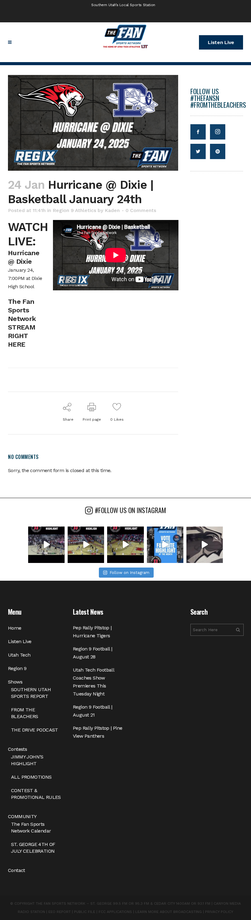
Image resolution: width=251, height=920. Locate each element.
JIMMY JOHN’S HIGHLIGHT (27, 760)
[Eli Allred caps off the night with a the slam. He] (86, 545)
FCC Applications (115, 912)
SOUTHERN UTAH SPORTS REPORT (31, 693)
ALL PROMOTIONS (31, 777)
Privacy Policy (219, 912)
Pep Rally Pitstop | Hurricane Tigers (92, 632)
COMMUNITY (22, 816)
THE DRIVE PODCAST (34, 730)
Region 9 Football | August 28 (92, 653)
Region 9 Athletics (74, 210)
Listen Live (221, 42)
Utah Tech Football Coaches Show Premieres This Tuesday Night (93, 682)
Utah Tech (19, 655)
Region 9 (17, 668)
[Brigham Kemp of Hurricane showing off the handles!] (125, 545)
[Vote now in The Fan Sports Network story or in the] (165, 545)
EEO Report (59, 912)
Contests (17, 749)
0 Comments (141, 210)
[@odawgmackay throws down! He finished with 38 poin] (46, 545)
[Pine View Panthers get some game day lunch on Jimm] (204, 545)
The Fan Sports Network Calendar (31, 827)
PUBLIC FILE (84, 912)
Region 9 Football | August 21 (92, 711)
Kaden (112, 210)
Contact (16, 870)
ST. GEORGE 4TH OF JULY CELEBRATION (33, 847)
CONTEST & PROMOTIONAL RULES (36, 794)
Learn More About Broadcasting (168, 912)
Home (14, 628)
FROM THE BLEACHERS (24, 713)
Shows (15, 682)
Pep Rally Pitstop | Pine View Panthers (97, 732)
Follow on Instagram (129, 572)
